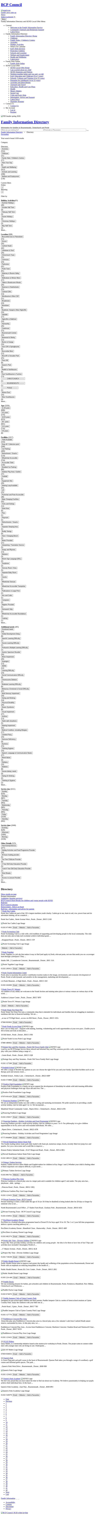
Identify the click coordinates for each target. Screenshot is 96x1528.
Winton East (6, 392)
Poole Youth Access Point (11, 1026)
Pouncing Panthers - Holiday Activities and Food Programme (25, 1121)
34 (6, 1473)
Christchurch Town (8, 255)
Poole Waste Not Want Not (12, 1010)
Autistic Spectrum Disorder (11, 652)
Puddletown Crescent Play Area (15, 1319)
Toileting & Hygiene (8, 780)
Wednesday (6, 805)
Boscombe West (7, 351)
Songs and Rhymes (8, 549)
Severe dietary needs (9, 771)
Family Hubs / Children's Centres (22, 40)
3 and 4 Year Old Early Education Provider (16, 868)
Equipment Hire (7, 481)
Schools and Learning (18, 53)
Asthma (4, 716)
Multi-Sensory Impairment (10, 693)
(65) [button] (16, 200)
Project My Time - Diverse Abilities (16, 1241)
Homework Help (7, 609)
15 (6, 1433)
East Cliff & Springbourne (10, 346)
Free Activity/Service (9, 846)
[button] (48, 138)
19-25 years (6, 417)
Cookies (9, 1504)
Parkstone (5, 264)
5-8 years (5, 431)
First (7, 1399)
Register (13, 112)
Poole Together (8, 952)
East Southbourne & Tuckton (12, 374)
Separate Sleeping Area (10, 527)
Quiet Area (5, 508)
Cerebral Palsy (7, 735)
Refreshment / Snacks (9, 453)
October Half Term (8, 207)
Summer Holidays (8, 203)
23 (6, 1450)
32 (6, 1469)
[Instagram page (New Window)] (18, 1498)
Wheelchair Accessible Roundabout (14, 614)
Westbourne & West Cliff (10, 296)
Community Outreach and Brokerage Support (27, 30)
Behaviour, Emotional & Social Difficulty (15, 689)
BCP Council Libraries (9, 905)
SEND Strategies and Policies (21, 72)
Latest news (14, 59)
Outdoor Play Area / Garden (11, 472)
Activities (13, 42)
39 (6, 1484)
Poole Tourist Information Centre (14, 973)
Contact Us (12, 105)
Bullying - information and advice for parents (17, 909)
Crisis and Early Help (18, 95)
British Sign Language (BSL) (11, 559)
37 (6, 1480)
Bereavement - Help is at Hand (12, 907)
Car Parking (6, 449)
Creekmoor (5, 328)
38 (6, 1482)
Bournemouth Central (9, 333)
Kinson (4, 241)
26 (6, 1456)
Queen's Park (6, 365)
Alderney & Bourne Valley (10, 273)
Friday (4, 814)
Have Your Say (7, 163)
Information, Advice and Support (22, 97)
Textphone (5, 563)
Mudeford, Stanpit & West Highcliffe (14, 310)
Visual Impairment (8, 712)
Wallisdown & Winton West (11, 278)
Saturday (5, 819)
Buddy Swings (7, 531)
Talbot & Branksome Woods (11, 282)
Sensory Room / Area (9, 568)
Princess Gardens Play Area (13, 1179)
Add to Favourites (33, 927)
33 (6, 1471)
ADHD (4, 666)
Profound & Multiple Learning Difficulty (15, 647)
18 (6, 1439)
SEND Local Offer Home (20, 68)
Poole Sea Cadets (8, 911)
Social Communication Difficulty (13, 675)
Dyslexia (5, 744)
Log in (12, 110)
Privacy (8, 1509)
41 (6, 1488)
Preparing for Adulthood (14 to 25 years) (25, 80)
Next (7, 1492)
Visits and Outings (8, 504)
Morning (4, 837)
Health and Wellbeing (18, 57)
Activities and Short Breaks (20, 83)
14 (6, 1431)
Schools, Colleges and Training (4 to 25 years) (27, 78)
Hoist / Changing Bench (10, 536)
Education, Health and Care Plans (22, 87)
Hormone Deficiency (9, 739)
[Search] (88, 130)
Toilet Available (7, 440)
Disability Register (17, 102)
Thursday (5, 810)
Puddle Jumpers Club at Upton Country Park (19, 1298)
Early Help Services (17, 49)
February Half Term (8, 212)
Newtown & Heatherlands (10, 287)
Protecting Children (17, 51)
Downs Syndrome (8, 707)
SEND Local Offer (25, 84)
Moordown (5, 305)
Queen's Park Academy (12, 1379)
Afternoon (5, 832)
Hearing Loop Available (9, 485)
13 (6, 1429)
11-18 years (6, 408)
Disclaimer (10, 1507)
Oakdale (4, 314)
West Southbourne (8, 397)
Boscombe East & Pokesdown (12, 237)
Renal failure (6, 757)
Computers (5, 600)
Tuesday (5, 800)
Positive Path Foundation (12, 1084)
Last (7, 1494)
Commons (5, 259)
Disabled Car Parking (9, 467)
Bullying (4, 903)
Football (4, 476)
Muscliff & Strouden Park (10, 356)
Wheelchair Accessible (9, 458)
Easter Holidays (7, 216)
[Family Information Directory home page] (14, 1513)
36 (6, 1477)
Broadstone (6, 301)
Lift (3, 490)
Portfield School (8, 1068)
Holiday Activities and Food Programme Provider (18, 850)
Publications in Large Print (11, 591)
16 (6, 1435)
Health (12, 89)
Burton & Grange (7, 342)
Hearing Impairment (8, 725)
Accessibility (10, 1502)
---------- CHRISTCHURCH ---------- (13, 379)
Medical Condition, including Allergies (14, 730)
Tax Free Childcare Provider (11, 859)
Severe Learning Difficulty (10, 643)
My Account (11, 110)
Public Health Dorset (11, 1261)
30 (6, 1465)
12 (6, 1427)
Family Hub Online (15, 62)
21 (6, 1446)
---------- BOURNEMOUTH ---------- (13, 383)
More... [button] (3, 230)
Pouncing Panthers (10, 1101)
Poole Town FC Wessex (11, 989)
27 (6, 1458)
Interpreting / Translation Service (13, 545)
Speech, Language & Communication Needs (17, 753)
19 (6, 1441)
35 (6, 1475)
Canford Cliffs (6, 292)
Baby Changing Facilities (10, 499)
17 (6, 1437)
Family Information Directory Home (23, 36)
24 (6, 1452)
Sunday (4, 791)
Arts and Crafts (7, 595)
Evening (4, 828)
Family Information (8, 1498)
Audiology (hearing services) (11, 898)
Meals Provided (7, 540)
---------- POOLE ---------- (9, 388)
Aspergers (5, 661)
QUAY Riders (8, 1342)
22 (6, 1448)
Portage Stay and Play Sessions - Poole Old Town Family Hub (25, 1047)
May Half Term (7, 226)
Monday (4, 796)
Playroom (5, 517)
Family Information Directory (21, 46)
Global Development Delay (11, 634)
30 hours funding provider (10, 855)
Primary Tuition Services (12, 1162)
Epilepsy (5, 762)
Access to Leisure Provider (11, 878)
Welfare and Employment (19, 55)
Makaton (5, 554)
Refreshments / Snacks (10, 522)
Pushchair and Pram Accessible (13, 495)
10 (6, 1422)
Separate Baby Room (9, 572)
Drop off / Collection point (10, 444)
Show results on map (8, 894)
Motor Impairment (8, 657)
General (25, 28)
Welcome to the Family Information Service (26, 28)
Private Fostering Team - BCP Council (17, 1199)
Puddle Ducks (8, 1282)
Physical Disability (8, 702)
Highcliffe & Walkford (9, 319)
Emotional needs (7, 629)
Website (22, 927)
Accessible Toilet (7, 462)
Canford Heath (7, 246)
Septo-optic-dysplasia (9, 721)
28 (6, 1461)
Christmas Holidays (8, 221)
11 (6, 1425)
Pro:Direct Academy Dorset (13, 1220)
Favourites (5, 134)
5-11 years (5, 426)
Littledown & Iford (8, 250)
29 (6, 1463)
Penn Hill (5, 360)
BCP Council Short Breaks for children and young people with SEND (27, 901)
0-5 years (5, 412)
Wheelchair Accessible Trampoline (13, 586)
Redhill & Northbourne (9, 369)
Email (15, 927)
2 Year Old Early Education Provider (14, 864)
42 (6, 1490)
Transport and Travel (18, 85)
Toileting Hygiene (7, 748)
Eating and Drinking (8, 698)
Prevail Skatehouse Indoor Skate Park (17, 1142)
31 (6, 1467)
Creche (4, 577)
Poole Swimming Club (10, 932)
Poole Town (6, 269)
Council (11, 4)
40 (6, 1486)
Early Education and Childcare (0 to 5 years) (26, 76)
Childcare (13, 38)
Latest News (15, 32)
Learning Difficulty (8, 670)
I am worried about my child (20, 70)
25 (6, 1454)
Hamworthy (5, 324)
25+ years (5, 422)
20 (6, 1444)
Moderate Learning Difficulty (11, 684)
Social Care (14, 93)
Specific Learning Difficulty (11, 638)
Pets (3, 513)
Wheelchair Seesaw (8, 582)
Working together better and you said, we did (27, 74)
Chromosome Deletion (9, 680)
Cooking (4, 618)
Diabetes (5, 767)
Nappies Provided (8, 604)
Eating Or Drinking (8, 776)
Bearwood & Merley (8, 337)
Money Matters (16, 91)
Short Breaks (6, 873)
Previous (9, 1401)
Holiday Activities (17, 44)
